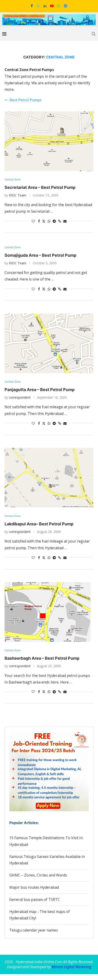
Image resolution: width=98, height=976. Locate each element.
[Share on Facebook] (39, 221)
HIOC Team (17, 195)
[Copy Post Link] (59, 221)
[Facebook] (32, 5)
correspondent (20, 397)
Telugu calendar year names (33, 930)
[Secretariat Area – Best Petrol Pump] (49, 141)
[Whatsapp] (58, 5)
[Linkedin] (45, 5)
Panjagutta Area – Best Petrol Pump (40, 389)
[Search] (93, 34)
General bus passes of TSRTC (34, 899)
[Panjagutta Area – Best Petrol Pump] (49, 343)
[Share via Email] (65, 221)
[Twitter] (38, 5)
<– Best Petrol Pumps (23, 99)
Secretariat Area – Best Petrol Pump (40, 187)
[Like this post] (33, 221)
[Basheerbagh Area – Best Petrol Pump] (49, 612)
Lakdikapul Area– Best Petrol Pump (39, 523)
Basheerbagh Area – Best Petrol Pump (42, 658)
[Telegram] (65, 5)
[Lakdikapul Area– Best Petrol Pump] (49, 477)
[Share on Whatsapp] (49, 221)
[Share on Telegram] (54, 221)
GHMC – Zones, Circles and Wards (38, 875)
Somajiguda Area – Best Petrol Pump (40, 255)
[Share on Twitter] (43, 221)
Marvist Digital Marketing (71, 966)
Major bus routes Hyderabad (34, 887)
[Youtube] (52, 5)
